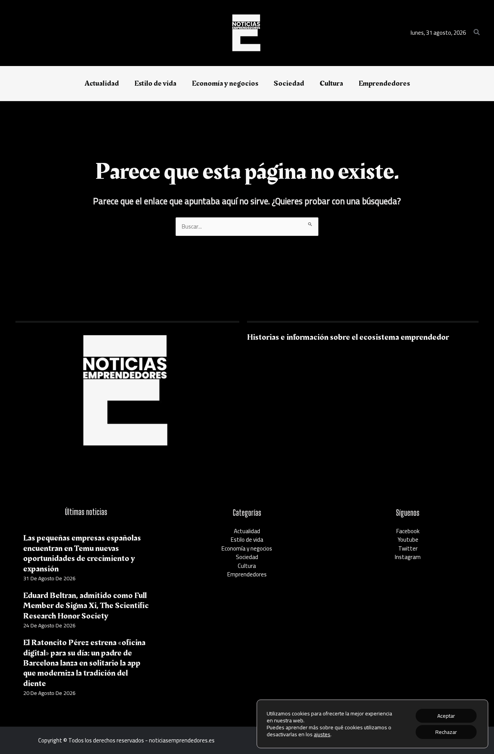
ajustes (322, 734)
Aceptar (446, 716)
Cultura (247, 565)
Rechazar (446, 732)
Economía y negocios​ (247, 548)
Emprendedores (247, 574)
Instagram (408, 557)
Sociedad (247, 557)
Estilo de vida (247, 539)
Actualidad (247, 531)
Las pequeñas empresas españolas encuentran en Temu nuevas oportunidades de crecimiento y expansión (82, 553)
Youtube (408, 539)
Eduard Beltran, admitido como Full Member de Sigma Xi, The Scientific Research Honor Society (86, 605)
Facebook (408, 531)
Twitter (408, 548)
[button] (477, 33)
